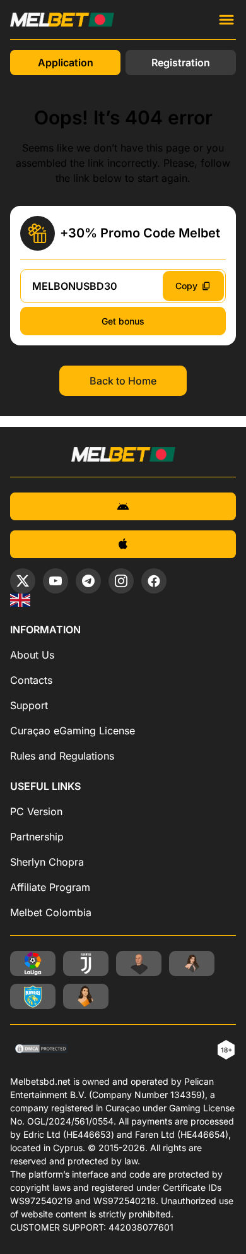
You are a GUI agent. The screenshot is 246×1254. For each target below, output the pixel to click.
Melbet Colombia (50, 912)
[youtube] (55, 581)
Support (29, 705)
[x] (22, 581)
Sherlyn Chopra (47, 862)
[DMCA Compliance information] (42, 1050)
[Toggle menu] (226, 19)
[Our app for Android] (123, 506)
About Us (32, 654)
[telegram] (88, 581)
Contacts (31, 680)
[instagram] (121, 581)
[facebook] (154, 581)
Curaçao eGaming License (72, 730)
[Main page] (62, 20)
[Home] (20, 600)
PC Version (36, 811)
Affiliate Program (50, 887)
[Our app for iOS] (123, 544)
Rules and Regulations (62, 755)
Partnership (37, 836)
